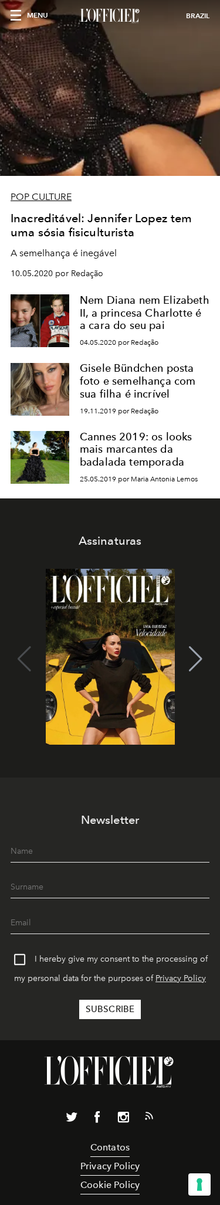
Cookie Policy (110, 1184)
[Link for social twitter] (71, 1119)
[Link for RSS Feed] (149, 1118)
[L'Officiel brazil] (110, 16)
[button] (196, 659)
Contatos (110, 1147)
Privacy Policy (180, 978)
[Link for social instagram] (123, 1119)
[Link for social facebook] (97, 1119)
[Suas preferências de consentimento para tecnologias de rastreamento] (199, 1184)
